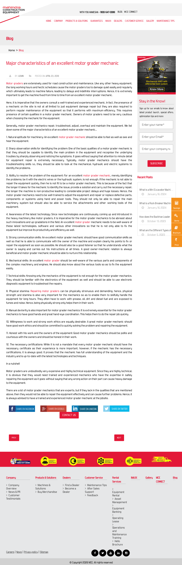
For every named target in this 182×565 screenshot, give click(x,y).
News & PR (14, 492)
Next (119, 438)
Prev (14, 438)
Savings (176, 208)
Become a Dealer (69, 490)
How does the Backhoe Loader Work (157, 216)
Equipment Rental (118, 493)
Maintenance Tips (166, 20)
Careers (10, 552)
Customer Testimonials (13, 497)
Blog (175, 477)
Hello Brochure (117, 542)
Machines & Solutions (42, 486)
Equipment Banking (118, 510)
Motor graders (14, 83)
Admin (21, 76)
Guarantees (96, 20)
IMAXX (134, 477)
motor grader (52, 260)
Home (12, 50)
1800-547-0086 (107, 12)
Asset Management (119, 500)
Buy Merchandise (47, 492)
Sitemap (44, 552)
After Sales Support (92, 490)
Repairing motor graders (45, 291)
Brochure (177, 233)
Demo (176, 220)
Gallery (149, 477)
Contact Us (69, 415)
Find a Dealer (72, 485)
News (19, 552)
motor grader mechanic (72, 137)
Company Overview (12, 486)
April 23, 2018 (52, 76)
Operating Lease (117, 519)
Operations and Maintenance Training (119, 532)
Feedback (92, 495)
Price (177, 245)
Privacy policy (31, 552)
